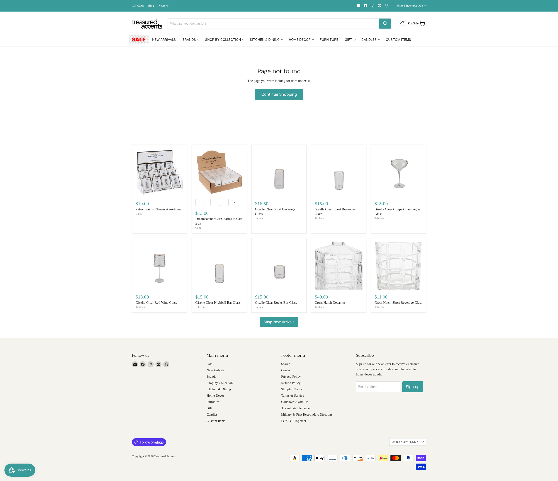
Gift (349, 40)
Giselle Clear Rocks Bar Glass (276, 302)
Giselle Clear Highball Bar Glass (217, 302)
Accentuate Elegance (295, 408)
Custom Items (398, 40)
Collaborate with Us (294, 402)
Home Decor (300, 40)
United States (410, 5)
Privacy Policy (291, 376)
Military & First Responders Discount (306, 414)
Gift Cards (138, 5)
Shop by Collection (223, 40)
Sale (139, 39)
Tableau (259, 218)
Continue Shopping (279, 94)
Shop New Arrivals (279, 322)
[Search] (385, 24)
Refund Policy (291, 383)
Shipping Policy (292, 389)
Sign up (413, 386)
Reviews (163, 5)
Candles (369, 40)
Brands (189, 40)
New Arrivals (164, 40)
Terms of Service (292, 395)
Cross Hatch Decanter (330, 302)
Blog (151, 5)
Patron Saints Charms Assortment (159, 209)
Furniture (329, 40)
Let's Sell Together (293, 421)
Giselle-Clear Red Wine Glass (156, 302)
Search (285, 364)
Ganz (139, 213)
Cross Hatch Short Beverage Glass (398, 302)
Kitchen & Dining (265, 40)
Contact (286, 370)
